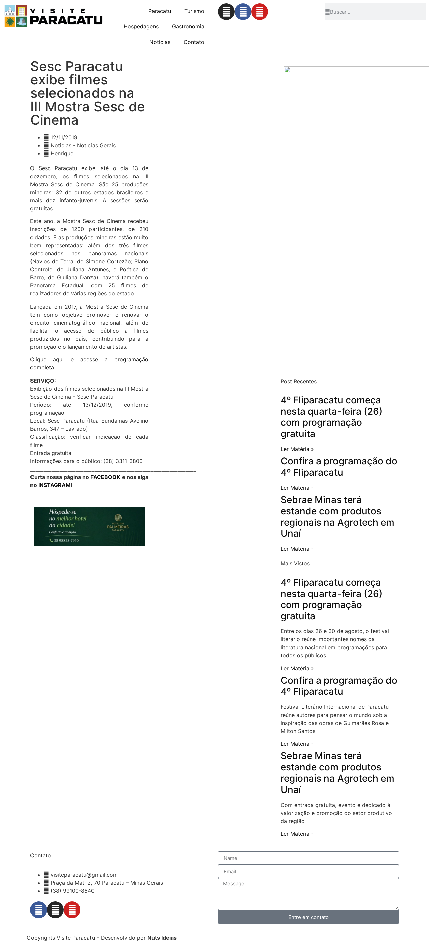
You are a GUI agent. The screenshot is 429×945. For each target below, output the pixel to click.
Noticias (159, 42)
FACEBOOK (105, 477)
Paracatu (159, 11)
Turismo (194, 11)
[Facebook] (243, 11)
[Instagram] (226, 11)
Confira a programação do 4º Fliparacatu (339, 466)
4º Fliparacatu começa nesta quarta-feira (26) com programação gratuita (332, 417)
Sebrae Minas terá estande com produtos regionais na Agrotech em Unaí (337, 516)
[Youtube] (259, 11)
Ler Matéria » (297, 449)
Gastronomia (188, 26)
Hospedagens (141, 26)
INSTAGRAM (54, 485)
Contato (194, 42)
